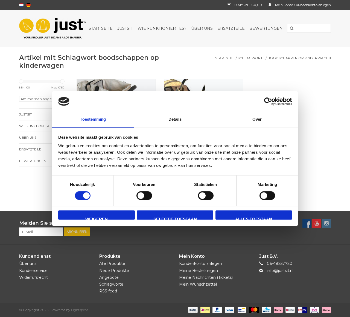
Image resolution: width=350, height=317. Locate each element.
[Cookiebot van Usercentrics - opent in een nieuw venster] (268, 101)
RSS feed (108, 291)
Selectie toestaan (175, 218)
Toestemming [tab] (93, 119)
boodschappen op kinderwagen (299, 58)
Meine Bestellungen (198, 270)
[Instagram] (326, 223)
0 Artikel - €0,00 (248, 5)
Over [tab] (257, 119)
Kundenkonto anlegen (200, 263)
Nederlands (21, 5)
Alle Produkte (112, 263)
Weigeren (96, 218)
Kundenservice (33, 270)
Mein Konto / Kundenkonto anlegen (302, 5)
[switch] (144, 195)
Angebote (109, 277)
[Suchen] (290, 28)
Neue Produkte (114, 270)
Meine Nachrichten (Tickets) (206, 277)
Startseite (101, 28)
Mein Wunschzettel (198, 284)
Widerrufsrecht (33, 277)
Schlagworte (251, 58)
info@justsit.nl (280, 270)
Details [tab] (175, 119)
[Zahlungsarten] (192, 310)
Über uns (202, 28)
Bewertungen (266, 28)
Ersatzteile (231, 28)
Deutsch (28, 5)
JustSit (125, 28)
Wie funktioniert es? (162, 28)
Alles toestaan (253, 218)
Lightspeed (79, 310)
